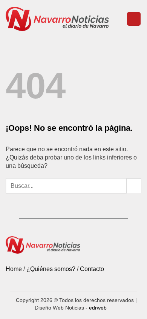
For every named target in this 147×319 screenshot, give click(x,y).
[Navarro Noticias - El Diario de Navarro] (57, 18)
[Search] (118, 19)
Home (14, 269)
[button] (134, 19)
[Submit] (134, 185)
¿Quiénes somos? (50, 269)
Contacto (92, 269)
